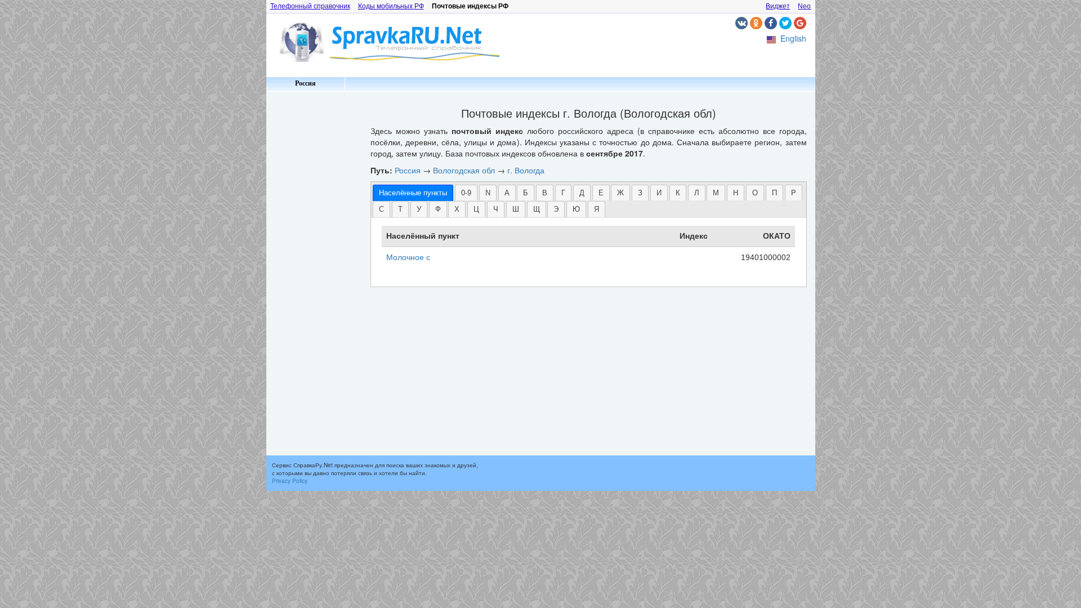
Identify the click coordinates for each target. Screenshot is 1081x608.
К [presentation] (678, 193)
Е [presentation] (601, 193)
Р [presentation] (793, 193)
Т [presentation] (400, 209)
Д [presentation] (581, 193)
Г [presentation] (563, 193)
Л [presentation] (696, 193)
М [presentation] (716, 193)
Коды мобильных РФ (391, 6)
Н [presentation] (735, 193)
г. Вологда (525, 170)
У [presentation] (419, 209)
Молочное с (408, 257)
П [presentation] (774, 193)
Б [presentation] (525, 193)
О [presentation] (755, 193)
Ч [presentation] (495, 209)
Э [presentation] (556, 209)
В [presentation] (544, 193)
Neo (804, 6)
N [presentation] (487, 193)
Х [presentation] (456, 209)
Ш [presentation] (515, 209)
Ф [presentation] (438, 209)
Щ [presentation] (536, 209)
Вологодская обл (464, 170)
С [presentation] (381, 209)
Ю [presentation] (576, 209)
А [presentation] (507, 193)
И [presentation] (659, 193)
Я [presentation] (596, 209)
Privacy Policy (289, 481)
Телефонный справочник (310, 6)
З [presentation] (640, 193)
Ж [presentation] (620, 193)
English (793, 38)
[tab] (413, 193)
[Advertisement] (314, 264)
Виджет (778, 6)
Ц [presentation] (476, 209)
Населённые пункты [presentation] (413, 193)
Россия (305, 83)
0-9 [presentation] (466, 193)
